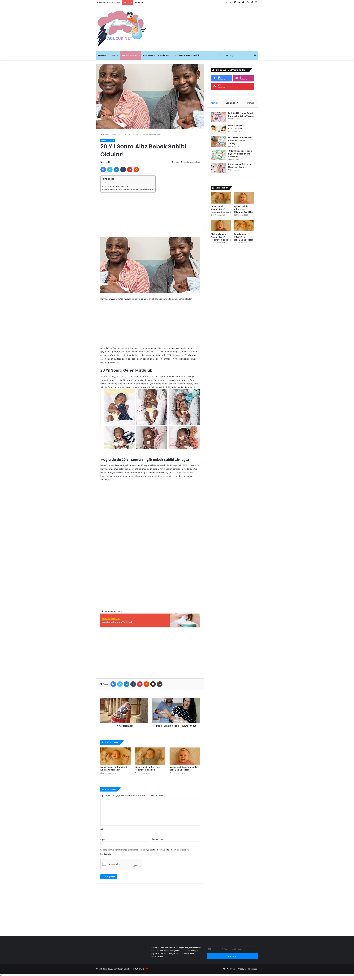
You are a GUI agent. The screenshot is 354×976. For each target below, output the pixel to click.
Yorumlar (249, 102)
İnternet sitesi (158, 839)
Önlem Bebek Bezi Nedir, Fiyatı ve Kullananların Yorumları (240, 154)
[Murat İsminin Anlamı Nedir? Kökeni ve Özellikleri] (115, 756)
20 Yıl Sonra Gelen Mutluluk (116, 186)
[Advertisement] (204, 27)
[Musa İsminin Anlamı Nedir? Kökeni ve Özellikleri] (150, 756)
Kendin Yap (163, 55)
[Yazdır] (159, 684)
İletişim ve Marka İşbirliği (186, 55)
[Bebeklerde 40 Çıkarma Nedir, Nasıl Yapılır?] (218, 168)
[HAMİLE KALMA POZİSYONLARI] (218, 129)
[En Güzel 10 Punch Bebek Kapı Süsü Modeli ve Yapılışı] (218, 141)
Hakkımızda (252, 969)
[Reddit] (136, 169)
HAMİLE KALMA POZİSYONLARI (235, 127)
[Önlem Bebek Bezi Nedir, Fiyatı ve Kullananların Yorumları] (218, 155)
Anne (114, 55)
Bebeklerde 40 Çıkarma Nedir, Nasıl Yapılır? (240, 165)
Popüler (214, 102)
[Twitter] (110, 169)
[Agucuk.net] (121, 28)
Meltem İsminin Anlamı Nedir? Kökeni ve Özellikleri (221, 237)
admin (104, 162)
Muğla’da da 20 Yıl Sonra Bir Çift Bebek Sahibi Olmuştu (128, 189)
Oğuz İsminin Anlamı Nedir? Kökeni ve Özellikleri (243, 237)
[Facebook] (103, 169)
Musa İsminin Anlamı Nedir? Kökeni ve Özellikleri (148, 768)
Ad (102, 829)
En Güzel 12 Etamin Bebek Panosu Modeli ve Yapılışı (241, 114)
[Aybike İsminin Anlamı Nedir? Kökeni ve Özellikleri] (185, 756)
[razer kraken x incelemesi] (177, 975)
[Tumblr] (123, 169)
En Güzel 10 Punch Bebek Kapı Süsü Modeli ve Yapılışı (240, 140)
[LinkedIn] (116, 169)
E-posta (104, 839)
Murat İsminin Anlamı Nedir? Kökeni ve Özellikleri (114, 768)
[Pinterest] (129, 169)
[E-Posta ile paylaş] (153, 684)
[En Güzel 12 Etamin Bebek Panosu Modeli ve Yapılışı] (218, 117)
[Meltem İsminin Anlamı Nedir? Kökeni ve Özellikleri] (221, 225)
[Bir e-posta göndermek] (109, 162)
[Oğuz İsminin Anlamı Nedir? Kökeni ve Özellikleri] (244, 225)
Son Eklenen (232, 102)
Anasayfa (103, 55)
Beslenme (148, 55)
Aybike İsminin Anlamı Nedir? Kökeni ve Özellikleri (156, 2)
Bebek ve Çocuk (130, 55)
